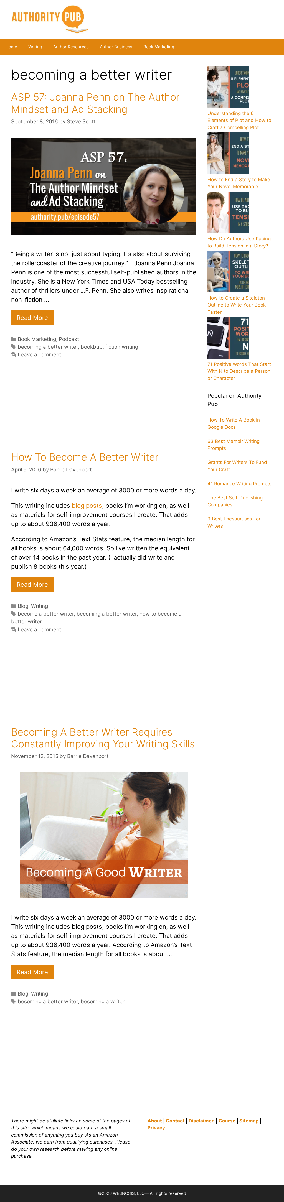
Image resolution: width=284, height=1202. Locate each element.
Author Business (116, 46)
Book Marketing (158, 46)
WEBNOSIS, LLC (128, 1193)
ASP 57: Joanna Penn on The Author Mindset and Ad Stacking (95, 103)
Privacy (156, 1127)
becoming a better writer (48, 347)
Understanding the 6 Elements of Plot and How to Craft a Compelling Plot (239, 120)
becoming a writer (103, 1001)
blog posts (87, 505)
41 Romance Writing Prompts (239, 483)
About (155, 1121)
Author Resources (71, 46)
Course (227, 1121)
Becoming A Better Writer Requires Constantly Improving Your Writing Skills (103, 738)
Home (11, 46)
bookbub (92, 347)
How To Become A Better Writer (85, 457)
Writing (35, 46)
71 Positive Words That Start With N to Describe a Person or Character (239, 371)
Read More (32, 317)
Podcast (69, 339)
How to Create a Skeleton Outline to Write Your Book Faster (236, 305)
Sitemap (249, 1121)
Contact (175, 1121)
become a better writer (46, 614)
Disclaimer (201, 1121)
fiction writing (121, 347)
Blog (23, 606)
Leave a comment (39, 354)
